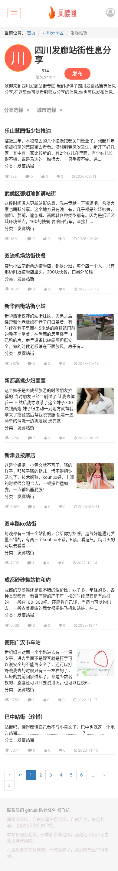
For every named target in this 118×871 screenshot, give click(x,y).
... (92, 774)
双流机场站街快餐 (25, 256)
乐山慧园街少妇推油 (28, 131)
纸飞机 (63, 810)
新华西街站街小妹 (25, 306)
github (31, 810)
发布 (77, 73)
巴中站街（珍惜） (25, 717)
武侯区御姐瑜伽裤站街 (30, 193)
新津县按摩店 (20, 455)
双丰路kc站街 (20, 524)
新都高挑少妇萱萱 (25, 381)
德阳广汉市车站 (23, 643)
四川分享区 (53, 32)
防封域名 (47, 810)
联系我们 (15, 810)
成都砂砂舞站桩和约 (28, 580)
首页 (31, 32)
